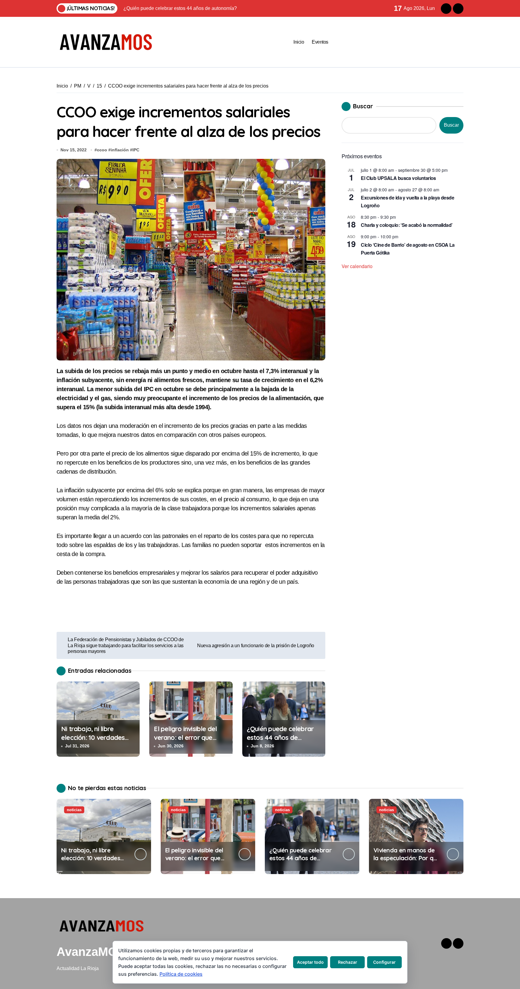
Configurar (384, 962)
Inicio (298, 42)
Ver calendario (357, 266)
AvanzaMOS (91, 951)
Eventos (320, 42)
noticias (74, 810)
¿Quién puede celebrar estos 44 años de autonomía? (280, 737)
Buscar (363, 106)
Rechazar (347, 962)
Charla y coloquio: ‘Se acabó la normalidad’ (406, 224)
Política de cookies (181, 974)
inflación (120, 149)
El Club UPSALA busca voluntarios (398, 178)
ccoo (102, 149)
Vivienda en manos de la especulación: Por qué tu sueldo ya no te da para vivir (406, 861)
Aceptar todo (310, 962)
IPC (135, 149)
